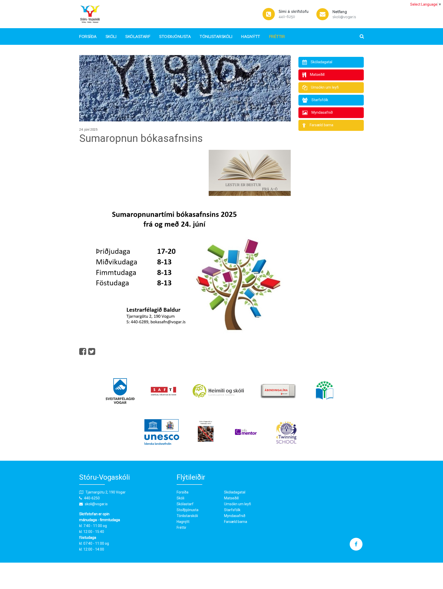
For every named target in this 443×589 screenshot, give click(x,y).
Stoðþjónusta (175, 36)
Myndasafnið (234, 516)
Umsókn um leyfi (237, 504)
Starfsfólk (232, 510)
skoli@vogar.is (344, 17)
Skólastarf (137, 36)
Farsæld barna (235, 522)
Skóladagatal (234, 492)
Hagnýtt (250, 36)
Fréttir (277, 36)
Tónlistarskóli (216, 36)
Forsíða (88, 36)
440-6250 (287, 17)
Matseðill (231, 498)
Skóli (111, 36)
